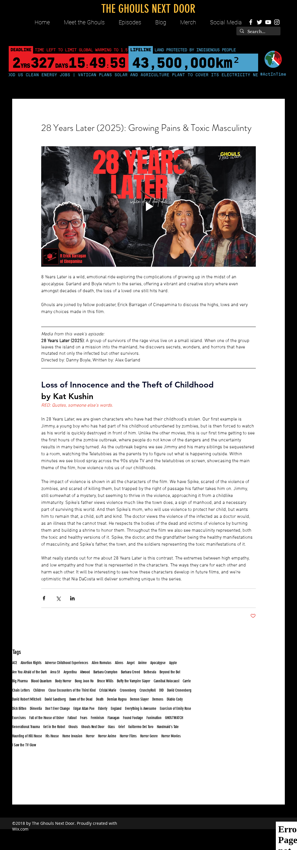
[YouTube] (268, 22)
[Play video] (148, 206)
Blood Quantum (41, 681)
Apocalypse (158, 662)
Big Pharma (20, 681)
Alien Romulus (101, 662)
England (116, 708)
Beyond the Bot (170, 672)
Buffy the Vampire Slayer (133, 681)
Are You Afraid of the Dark (29, 672)
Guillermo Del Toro (140, 726)
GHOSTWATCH (174, 717)
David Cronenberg (179, 690)
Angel (131, 662)
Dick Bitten (19, 708)
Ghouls (73, 726)
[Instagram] (276, 22)
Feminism (97, 717)
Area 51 (55, 672)
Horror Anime (107, 736)
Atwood (85, 672)
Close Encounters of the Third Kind (72, 690)
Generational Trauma (26, 726)
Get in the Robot (54, 726)
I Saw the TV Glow (24, 745)
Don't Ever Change (57, 708)
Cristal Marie (107, 690)
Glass (111, 726)
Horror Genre (149, 736)
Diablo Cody (175, 699)
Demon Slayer (139, 699)
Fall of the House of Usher (46, 717)
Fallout (72, 717)
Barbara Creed (130, 672)
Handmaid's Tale (168, 726)
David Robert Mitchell (26, 699)
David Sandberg (55, 699)
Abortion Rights (31, 662)
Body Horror (63, 681)
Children (39, 690)
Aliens (119, 662)
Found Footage (133, 717)
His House (52, 736)
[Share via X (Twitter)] (58, 598)
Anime (142, 662)
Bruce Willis (105, 681)
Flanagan (113, 717)
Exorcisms (19, 717)
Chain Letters (21, 690)
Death (100, 699)
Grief (121, 726)
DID (161, 690)
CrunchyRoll (148, 690)
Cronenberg (128, 690)
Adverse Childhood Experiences (66, 662)
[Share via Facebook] (44, 598)
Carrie (187, 681)
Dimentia (36, 708)
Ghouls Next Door (92, 726)
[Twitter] (259, 22)
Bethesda (150, 672)
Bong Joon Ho (84, 681)
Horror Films (128, 736)
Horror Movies (171, 736)
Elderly (102, 708)
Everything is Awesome (140, 708)
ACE (14, 662)
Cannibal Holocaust (166, 681)
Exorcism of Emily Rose (175, 708)
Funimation (154, 717)
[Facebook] (250, 22)
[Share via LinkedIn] (72, 598)
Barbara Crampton (105, 672)
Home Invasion (72, 736)
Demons (157, 699)
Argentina (70, 672)
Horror (90, 736)
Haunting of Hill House (27, 736)
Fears (83, 717)
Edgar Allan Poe (84, 708)
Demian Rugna (116, 699)
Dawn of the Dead (81, 699)
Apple (173, 662)
